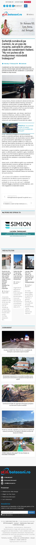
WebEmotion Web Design (10, 491)
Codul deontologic (18, 525)
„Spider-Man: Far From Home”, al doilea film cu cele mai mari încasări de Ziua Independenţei (29, 277)
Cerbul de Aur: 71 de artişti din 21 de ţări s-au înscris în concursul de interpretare (18, 275)
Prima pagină (9, 523)
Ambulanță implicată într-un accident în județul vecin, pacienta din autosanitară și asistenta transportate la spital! (18, 377)
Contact (16, 523)
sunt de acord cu (16, 515)
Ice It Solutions (7, 499)
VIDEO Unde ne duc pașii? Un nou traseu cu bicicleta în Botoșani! (15, 453)
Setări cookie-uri (21, 539)
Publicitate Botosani (8, 497)
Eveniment (23, 63)
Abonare (31, 512)
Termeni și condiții (6, 538)
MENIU (31, 14)
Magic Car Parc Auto (8, 494)
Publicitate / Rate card (26, 523)
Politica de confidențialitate (21, 515)
